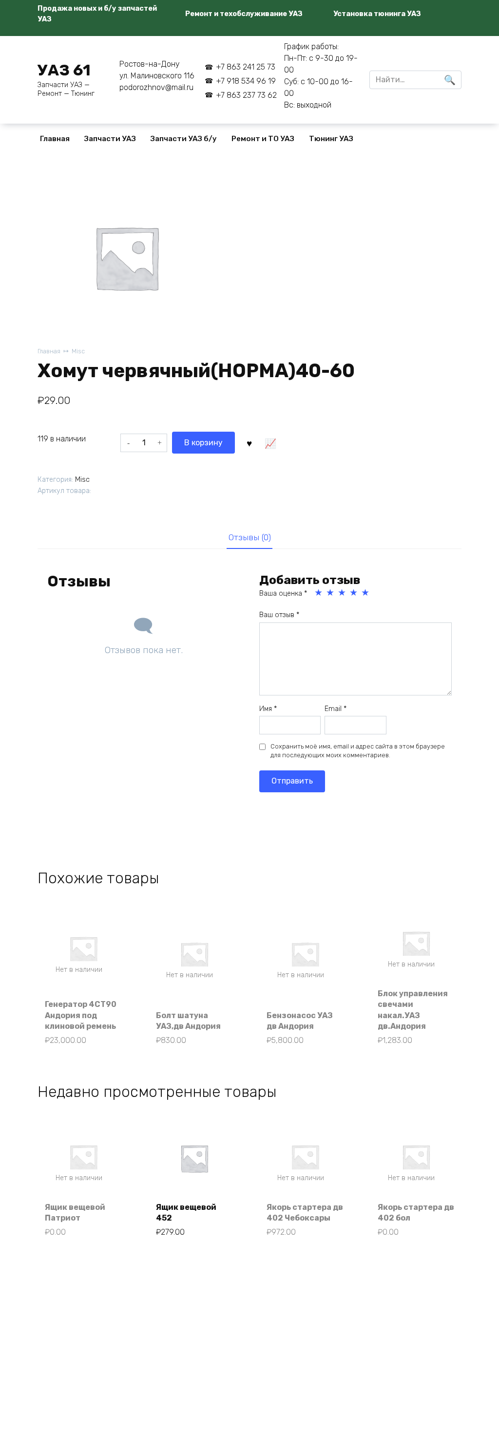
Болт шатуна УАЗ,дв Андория (188, 1021)
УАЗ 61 (64, 70)
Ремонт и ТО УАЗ (262, 138)
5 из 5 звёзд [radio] (366, 593)
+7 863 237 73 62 (246, 95)
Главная (55, 138)
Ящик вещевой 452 (186, 1213)
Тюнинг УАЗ (331, 138)
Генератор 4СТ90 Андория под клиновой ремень (80, 1015)
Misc (78, 351)
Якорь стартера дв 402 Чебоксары (305, 1213)
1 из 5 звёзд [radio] (319, 593)
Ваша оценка (283, 593)
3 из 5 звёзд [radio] (342, 593)
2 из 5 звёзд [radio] (331, 593)
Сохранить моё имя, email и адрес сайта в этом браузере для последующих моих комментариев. (357, 751)
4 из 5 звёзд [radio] (354, 593)
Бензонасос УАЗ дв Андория (300, 1021)
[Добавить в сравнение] (270, 442)
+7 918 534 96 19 (245, 81)
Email (335, 709)
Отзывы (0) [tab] (250, 537)
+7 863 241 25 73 (245, 67)
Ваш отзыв (279, 615)
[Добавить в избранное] (249, 442)
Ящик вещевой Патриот (75, 1213)
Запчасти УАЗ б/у (184, 138)
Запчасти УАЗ (110, 138)
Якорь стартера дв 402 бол (416, 1213)
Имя (268, 709)
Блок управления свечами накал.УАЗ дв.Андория (413, 1010)
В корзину (203, 442)
